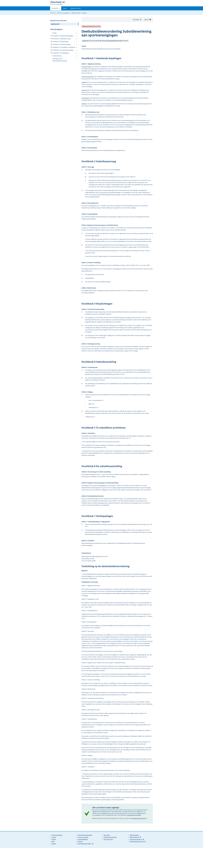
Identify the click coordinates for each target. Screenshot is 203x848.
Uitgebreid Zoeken (75, 8)
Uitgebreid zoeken (75, 13)
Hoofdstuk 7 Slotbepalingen (59, 53)
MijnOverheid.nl (134, 835)
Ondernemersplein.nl (136, 839)
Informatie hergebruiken (85, 835)
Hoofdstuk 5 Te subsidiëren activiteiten (62, 47)
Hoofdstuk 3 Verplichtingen (59, 41)
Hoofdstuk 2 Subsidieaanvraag (60, 39)
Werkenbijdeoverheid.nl (137, 841)
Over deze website (57, 835)
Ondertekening (56, 56)
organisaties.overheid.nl (134, 815)
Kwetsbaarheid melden (84, 844)
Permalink (136, 19)
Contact (54, 837)
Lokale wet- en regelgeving (63, 13)
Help (53, 841)
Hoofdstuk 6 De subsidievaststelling (61, 50)
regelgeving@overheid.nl (139, 818)
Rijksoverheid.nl (134, 837)
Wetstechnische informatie (58, 20)
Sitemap (80, 841)
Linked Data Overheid (110, 837)
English (54, 839)
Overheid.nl (55, 8)
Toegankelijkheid (83, 839)
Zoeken (65, 8)
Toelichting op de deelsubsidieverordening (59, 60)
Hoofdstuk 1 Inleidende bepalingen (61, 36)
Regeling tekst (55, 24)
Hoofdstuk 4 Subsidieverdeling (60, 44)
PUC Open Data (108, 839)
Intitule (54, 33)
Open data (107, 835)
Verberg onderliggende (51, 35)
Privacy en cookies (83, 837)
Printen (146, 19)
